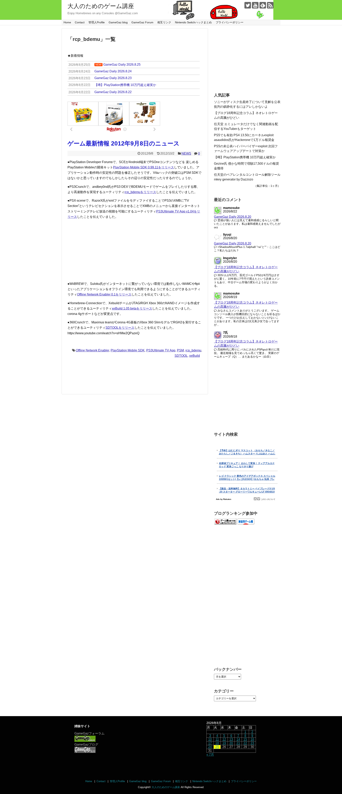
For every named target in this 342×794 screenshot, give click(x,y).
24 (210, 747)
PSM (180, 350)
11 (217, 739)
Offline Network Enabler (92, 350)
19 (224, 743)
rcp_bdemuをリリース (140, 192)
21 (238, 743)
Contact (80, 22)
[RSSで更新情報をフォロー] (270, 5)
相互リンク (164, 22)
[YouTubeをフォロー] (255, 5)
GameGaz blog (118, 22)
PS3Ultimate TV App (160, 350)
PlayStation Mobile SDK (128, 350)
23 (252, 743)
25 (217, 747)
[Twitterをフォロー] (247, 5)
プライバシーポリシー (229, 22)
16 (252, 739)
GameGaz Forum (142, 22)
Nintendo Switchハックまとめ (193, 22)
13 (231, 739)
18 (217, 743)
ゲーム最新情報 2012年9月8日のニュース (123, 143)
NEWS (186, 153)
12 (224, 739)
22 (245, 743)
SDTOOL (181, 355)
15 (245, 739)
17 (210, 743)
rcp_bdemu (193, 350)
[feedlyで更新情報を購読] (262, 5)
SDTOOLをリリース (119, 327)
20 (231, 743)
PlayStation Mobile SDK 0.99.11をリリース (143, 167)
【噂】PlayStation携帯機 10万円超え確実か (245, 157)
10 (210, 739)
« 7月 (210, 754)
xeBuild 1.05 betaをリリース (132, 308)
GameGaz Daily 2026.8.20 (232, 216)
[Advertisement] (134, 250)
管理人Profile (96, 22)
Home (67, 22)
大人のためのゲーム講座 (100, 6)
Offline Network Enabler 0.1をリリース (104, 294)
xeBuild (194, 355)
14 (238, 739)
